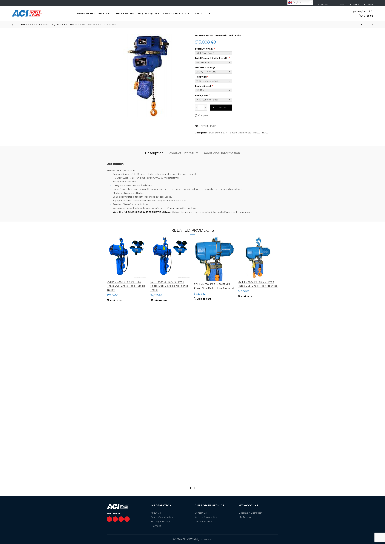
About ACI (105, 13)
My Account (245, 517)
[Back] (14, 24)
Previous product (363, 24)
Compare (203, 115)
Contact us (173, 208)
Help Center (124, 13)
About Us (156, 512)
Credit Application (176, 13)
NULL (265, 132)
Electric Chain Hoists (240, 132)
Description (154, 153)
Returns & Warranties (206, 517)
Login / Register (358, 11)
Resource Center (204, 521)
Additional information (222, 153)
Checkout (340, 4)
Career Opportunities (162, 517)
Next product (371, 24)
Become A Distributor (250, 512)
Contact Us (200, 512)
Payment (156, 526)
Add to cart (221, 107)
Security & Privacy (160, 521)
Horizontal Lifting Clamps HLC (53, 24)
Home (26, 24)
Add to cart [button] (117, 300)
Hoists (73, 24)
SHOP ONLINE (85, 13)
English (296, 2)
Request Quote (148, 13)
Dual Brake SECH (218, 132)
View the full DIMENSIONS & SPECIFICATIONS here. (142, 212)
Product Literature (184, 153)
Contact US (202, 13)
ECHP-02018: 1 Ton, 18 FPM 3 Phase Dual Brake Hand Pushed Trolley (169, 285)
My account (324, 4)
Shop (34, 24)
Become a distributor (361, 4)
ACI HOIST (186, 539)
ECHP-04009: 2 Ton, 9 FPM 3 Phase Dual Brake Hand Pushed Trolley (126, 285)
